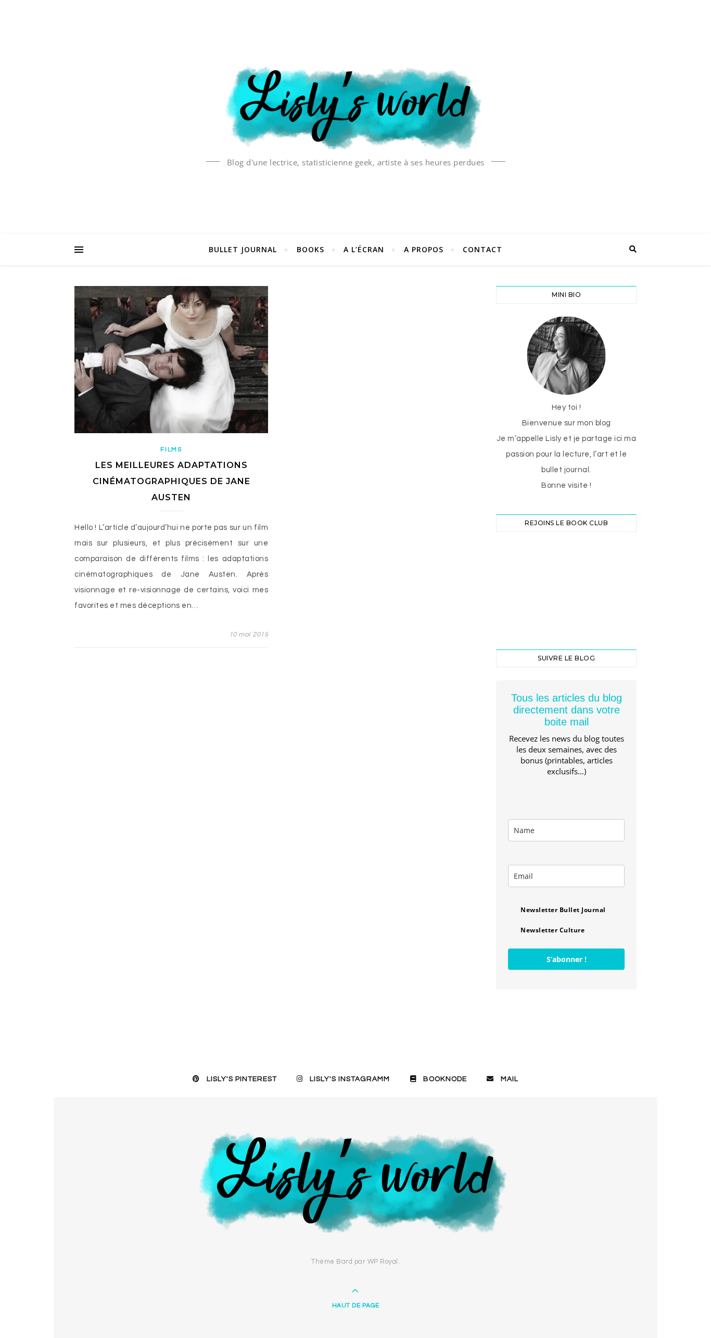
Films (171, 449)
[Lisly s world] (355, 106)
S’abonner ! (567, 959)
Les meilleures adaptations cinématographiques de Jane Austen (171, 481)
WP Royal (382, 1261)
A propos (423, 249)
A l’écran (364, 249)
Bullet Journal (243, 249)
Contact (482, 249)
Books (310, 249)
